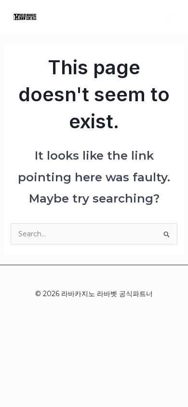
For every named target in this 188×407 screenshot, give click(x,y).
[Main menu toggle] (168, 17)
